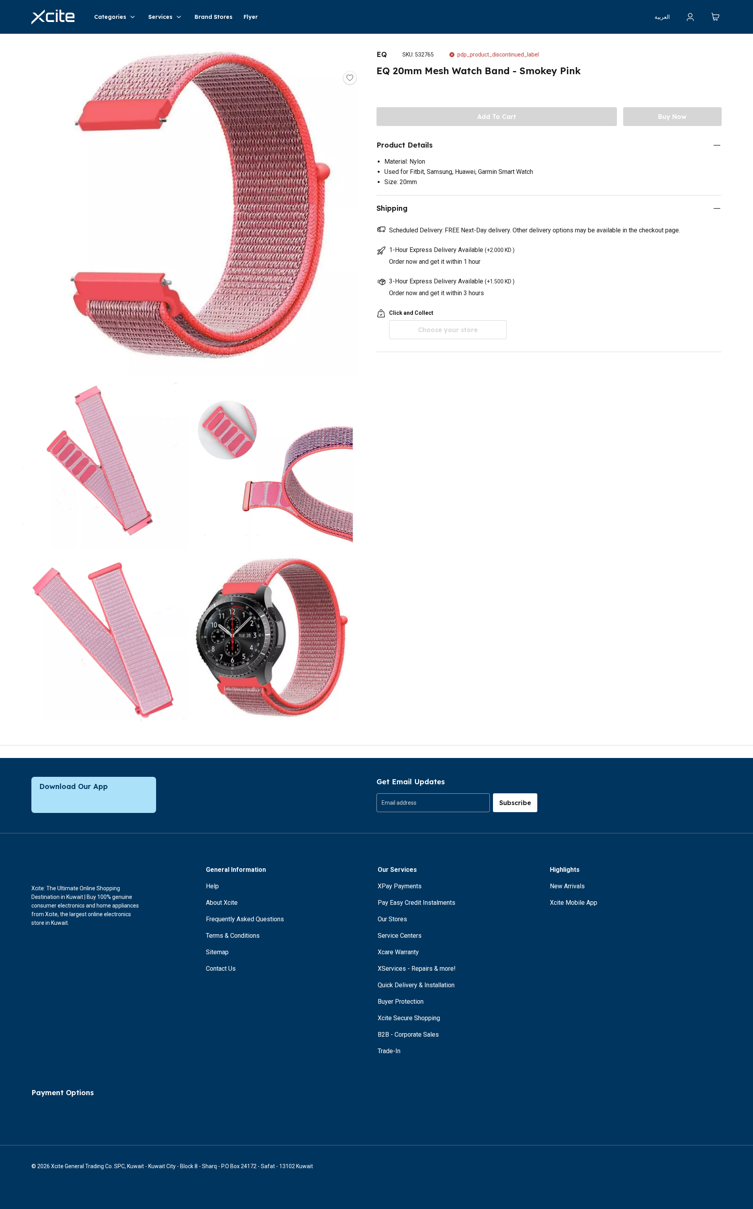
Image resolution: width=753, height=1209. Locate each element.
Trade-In (389, 1051)
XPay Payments (400, 886)
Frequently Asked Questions (245, 919)
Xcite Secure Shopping (409, 1018)
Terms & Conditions (233, 935)
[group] (433, 802)
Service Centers (400, 935)
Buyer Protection (401, 1001)
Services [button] (160, 16)
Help (212, 886)
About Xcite (222, 902)
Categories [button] (110, 16)
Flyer (251, 16)
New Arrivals (567, 886)
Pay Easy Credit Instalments (416, 902)
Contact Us (221, 968)
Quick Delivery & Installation (416, 985)
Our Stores (392, 919)
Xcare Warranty (398, 952)
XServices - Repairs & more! (417, 968)
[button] (188, 208)
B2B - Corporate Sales (408, 1034)
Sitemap (217, 952)
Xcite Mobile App (573, 902)
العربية (662, 17)
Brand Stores (214, 16)
